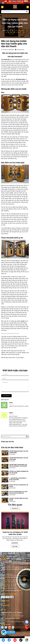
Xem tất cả (15, 508)
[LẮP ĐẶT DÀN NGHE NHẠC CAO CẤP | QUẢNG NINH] (5, 452)
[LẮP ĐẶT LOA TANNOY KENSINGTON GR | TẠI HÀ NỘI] (5, 473)
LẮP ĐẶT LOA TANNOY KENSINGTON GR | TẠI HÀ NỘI (18, 472)
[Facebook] (6, 627)
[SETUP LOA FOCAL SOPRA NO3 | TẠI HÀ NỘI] (5, 486)
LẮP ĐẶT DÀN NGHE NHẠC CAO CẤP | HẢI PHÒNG (18, 458)
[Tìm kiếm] (27, 11)
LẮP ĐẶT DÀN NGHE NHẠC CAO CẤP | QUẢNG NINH (18, 451)
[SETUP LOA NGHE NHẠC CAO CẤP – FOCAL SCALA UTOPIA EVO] (5, 493)
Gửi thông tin (6, 395)
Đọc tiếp (15, 546)
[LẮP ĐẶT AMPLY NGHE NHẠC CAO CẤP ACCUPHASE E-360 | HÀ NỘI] (5, 466)
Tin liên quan (15, 504)
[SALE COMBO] (15, 1)
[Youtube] (9, 627)
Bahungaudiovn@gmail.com (13, 590)
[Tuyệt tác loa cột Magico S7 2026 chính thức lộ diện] (15, 520)
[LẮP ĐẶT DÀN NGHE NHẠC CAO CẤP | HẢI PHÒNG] (5, 459)
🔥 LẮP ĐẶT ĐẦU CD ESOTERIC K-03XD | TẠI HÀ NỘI (18, 478)
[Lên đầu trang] (26, 635)
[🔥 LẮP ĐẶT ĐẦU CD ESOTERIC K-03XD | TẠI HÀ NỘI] (5, 479)
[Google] (13, 627)
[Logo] (15, 7)
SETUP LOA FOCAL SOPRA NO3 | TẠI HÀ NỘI (18, 485)
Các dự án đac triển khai (12, 447)
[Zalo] (2, 627)
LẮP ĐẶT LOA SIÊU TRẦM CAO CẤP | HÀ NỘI (18, 499)
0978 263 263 (12, 588)
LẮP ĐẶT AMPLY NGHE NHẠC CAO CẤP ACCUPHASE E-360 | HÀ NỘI (18, 465)
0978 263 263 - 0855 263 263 (10, 614)
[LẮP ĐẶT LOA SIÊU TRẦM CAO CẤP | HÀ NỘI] (5, 500)
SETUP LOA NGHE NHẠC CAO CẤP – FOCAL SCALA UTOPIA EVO (18, 492)
